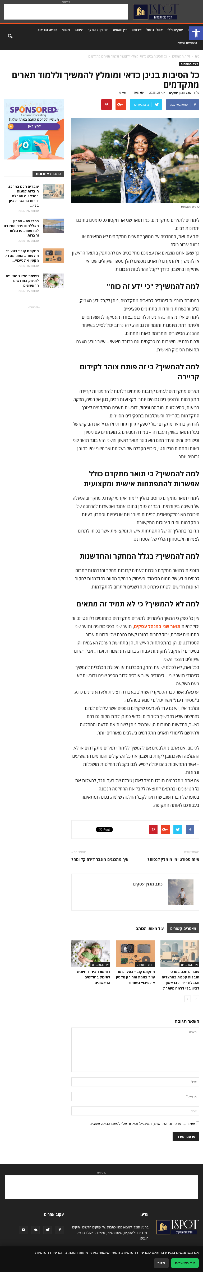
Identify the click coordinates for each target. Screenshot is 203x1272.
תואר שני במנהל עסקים (157, 626)
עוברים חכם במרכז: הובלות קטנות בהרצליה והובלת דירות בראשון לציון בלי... (23, 196)
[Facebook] (60, 1230)
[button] (196, 33)
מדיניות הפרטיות (48, 1252)
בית (197, 56)
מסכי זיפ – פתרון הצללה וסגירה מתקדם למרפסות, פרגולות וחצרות (21, 228)
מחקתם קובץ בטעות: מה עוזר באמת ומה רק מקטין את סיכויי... (21, 255)
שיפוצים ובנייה (187, 43)
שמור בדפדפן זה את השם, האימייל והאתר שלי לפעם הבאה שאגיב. (142, 1124)
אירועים (136, 30)
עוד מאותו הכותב (150, 928)
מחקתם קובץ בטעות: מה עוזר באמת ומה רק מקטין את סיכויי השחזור (135, 977)
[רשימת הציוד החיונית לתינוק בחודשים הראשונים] (90, 953)
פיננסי (66, 30)
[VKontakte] (35, 1230)
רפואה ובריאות (47, 30)
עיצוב (79, 30)
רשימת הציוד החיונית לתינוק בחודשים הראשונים (93, 977)
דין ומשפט (120, 30)
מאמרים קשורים (183, 928)
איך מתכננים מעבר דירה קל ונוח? (99, 859)
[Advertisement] (66, 12)
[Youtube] (23, 1230)
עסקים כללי (175, 30)
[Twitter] (47, 1230)
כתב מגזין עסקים (180, 93)
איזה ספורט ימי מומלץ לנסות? (173, 859)
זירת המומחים (189, 64)
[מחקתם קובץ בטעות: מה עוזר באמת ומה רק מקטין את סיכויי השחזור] (135, 953)
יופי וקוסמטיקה (97, 30)
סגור (161, 1263)
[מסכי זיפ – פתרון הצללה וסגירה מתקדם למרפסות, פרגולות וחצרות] (53, 226)
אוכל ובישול (154, 30)
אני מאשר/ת (185, 1263)
